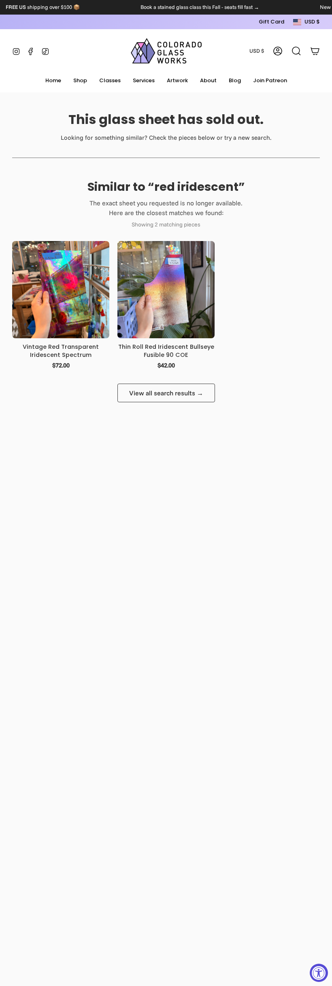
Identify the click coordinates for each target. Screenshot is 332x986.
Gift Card (271, 22)
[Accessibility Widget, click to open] (319, 973)
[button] (80, 81)
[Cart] (315, 51)
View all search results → (166, 393)
